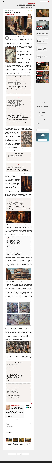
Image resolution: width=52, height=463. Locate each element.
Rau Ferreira (45, 55)
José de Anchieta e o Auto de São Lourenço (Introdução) (28, 444)
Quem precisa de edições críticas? (15, 444)
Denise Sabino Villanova (40, 39)
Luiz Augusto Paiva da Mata (40, 49)
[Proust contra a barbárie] (42, 65)
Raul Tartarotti (39, 56)
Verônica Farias (39, 57)
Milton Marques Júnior (9, 14)
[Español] (31, 10)
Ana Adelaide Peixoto (45, 33)
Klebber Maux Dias (39, 48)
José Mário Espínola (39, 47)
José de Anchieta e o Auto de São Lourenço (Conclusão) (21, 444)
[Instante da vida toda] (42, 74)
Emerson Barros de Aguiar (40, 41)
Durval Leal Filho (39, 40)
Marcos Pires (45, 50)
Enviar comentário (9, 432)
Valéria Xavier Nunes (44, 56)
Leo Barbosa (44, 48)
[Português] (28, 10)
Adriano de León (39, 33)
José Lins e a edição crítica (9, 444)
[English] (30, 10)
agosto (39, 123)
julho (38, 124)
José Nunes (44, 47)
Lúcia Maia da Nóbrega (40, 50)
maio (38, 127)
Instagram (46, 9)
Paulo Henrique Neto (39, 55)
